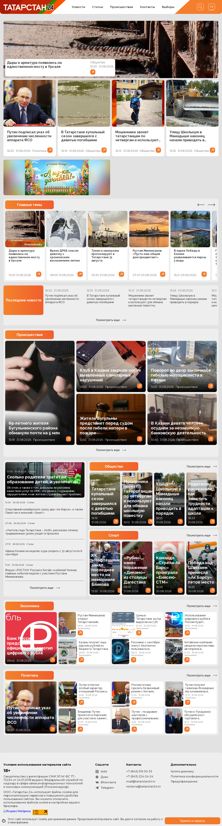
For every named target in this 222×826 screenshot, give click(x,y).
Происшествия (121, 7)
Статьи (97, 7)
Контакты (147, 7)
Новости (78, 7)
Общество (114, 466)
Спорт (114, 535)
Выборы (168, 7)
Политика (29, 675)
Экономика (29, 606)
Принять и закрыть (192, 821)
